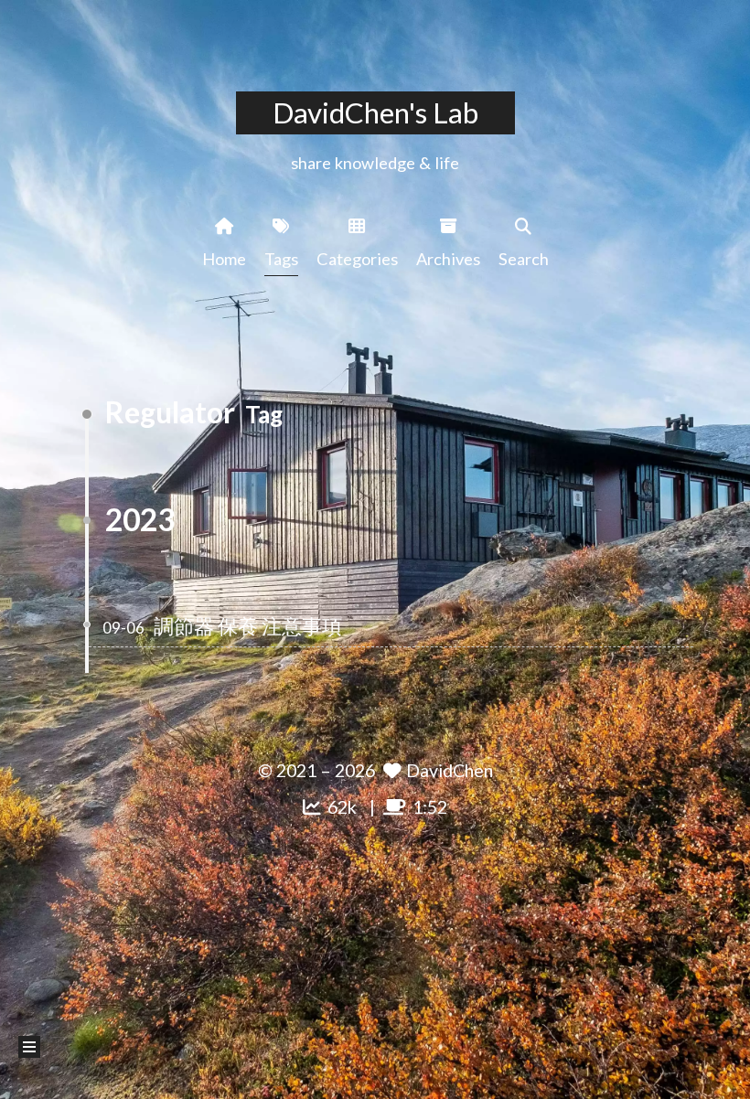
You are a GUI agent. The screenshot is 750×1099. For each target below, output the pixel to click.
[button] (29, 1047)
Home (224, 259)
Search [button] (523, 259)
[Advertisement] (375, 953)
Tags (281, 259)
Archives (448, 259)
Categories (357, 259)
